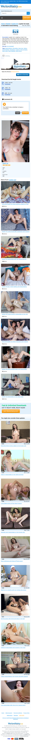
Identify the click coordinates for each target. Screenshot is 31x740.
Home (3, 24)
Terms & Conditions (17, 713)
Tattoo (25, 48)
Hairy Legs (5, 51)
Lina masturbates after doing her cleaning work (13, 705)
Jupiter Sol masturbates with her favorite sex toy (14, 259)
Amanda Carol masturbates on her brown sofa (13, 532)
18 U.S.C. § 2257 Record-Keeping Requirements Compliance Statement (15, 718)
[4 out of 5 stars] (16, 71)
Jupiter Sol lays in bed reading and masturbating (14, 286)
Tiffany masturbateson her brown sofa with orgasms (14, 676)
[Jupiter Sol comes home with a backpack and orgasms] (15, 220)
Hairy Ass (20, 48)
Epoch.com (9, 733)
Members (16, 715)
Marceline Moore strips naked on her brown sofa (13, 445)
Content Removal (24, 736)
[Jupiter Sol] (15, 141)
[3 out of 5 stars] (15, 71)
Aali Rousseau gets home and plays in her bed (13, 618)
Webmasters (9, 715)
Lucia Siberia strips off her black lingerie (11, 503)
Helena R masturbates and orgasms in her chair (13, 647)
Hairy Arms (18, 51)
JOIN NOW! (27, 18)
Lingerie (17, 49)
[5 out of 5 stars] (18, 71)
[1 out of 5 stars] (11, 71)
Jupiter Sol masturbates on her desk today (12, 396)
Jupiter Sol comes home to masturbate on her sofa (15, 314)
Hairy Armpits (23, 49)
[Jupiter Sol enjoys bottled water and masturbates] (15, 357)
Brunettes (15, 48)
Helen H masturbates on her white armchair (12, 474)
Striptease (12, 49)
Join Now (25, 113)
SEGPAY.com (27, 734)
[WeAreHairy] (15, 723)
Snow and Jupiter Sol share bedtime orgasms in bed (15, 204)
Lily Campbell (10, 46)
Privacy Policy (26, 713)
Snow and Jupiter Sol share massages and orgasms (15, 341)
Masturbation (8, 48)
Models (8, 24)
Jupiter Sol (15, 24)
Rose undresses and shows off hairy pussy (12, 561)
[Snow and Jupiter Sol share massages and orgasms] (15, 330)
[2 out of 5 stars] (13, 71)
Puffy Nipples (5, 49)
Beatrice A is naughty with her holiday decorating (13, 590)
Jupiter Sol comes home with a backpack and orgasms (15, 231)
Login (17, 113)
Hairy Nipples (11, 51)
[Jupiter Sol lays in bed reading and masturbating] (15, 275)
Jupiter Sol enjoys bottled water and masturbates (14, 369)
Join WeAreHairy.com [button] (11, 411)
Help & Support (8, 713)
